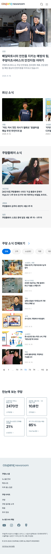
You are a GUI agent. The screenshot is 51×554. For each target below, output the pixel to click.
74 (34, 370)
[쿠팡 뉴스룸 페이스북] (19, 525)
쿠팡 (3, 500)
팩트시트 (5, 483)
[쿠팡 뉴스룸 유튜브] (4, 525)
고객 (16, 251)
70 (17, 370)
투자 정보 (5, 512)
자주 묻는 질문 (7, 487)
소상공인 (28, 251)
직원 (39, 251)
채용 (3, 508)
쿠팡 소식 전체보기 (13, 243)
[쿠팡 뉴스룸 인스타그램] (11, 525)
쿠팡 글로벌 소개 (8, 504)
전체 (6, 251)
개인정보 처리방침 (8, 546)
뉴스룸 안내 (6, 479)
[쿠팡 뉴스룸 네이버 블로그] (26, 525)
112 (42, 370)
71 (21, 370)
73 (30, 370)
